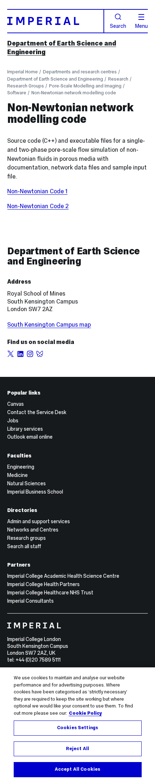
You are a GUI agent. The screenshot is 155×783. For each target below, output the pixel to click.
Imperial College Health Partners (43, 584)
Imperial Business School (35, 492)
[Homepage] (55, 21)
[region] (77, 725)
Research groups (26, 538)
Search (118, 26)
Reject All (77, 749)
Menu (141, 26)
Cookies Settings (77, 728)
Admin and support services (38, 521)
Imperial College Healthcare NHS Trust (50, 592)
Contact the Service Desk (36, 412)
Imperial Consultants (30, 601)
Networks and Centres (32, 529)
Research (118, 79)
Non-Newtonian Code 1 (37, 191)
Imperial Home (22, 71)
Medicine (17, 475)
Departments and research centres (80, 71)
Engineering (20, 467)
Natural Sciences (26, 483)
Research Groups (25, 86)
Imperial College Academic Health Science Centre (63, 576)
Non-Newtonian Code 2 (37, 206)
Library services (25, 429)
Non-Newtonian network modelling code (73, 92)
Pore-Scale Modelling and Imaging (85, 86)
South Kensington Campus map (49, 324)
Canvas (15, 404)
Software (16, 92)
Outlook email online (30, 437)
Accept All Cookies (77, 769)
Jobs (12, 420)
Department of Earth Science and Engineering (55, 79)
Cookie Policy (85, 713)
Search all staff (24, 546)
